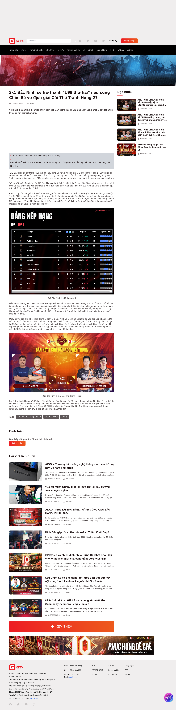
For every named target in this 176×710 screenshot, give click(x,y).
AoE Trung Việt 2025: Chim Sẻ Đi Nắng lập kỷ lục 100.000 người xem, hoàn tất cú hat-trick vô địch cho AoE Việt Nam (151, 102)
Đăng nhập (129, 41)
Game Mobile (73, 50)
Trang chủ (13, 50)
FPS (112, 50)
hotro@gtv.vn (34, 698)
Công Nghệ (102, 50)
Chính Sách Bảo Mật (72, 670)
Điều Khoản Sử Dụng (73, 665)
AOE (24, 50)
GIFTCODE (88, 50)
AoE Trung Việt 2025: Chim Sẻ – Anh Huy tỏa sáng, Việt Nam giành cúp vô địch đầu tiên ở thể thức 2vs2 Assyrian (152, 132)
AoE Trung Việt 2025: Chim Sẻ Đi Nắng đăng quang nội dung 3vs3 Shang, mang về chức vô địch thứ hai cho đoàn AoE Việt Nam (151, 117)
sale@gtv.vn (73, 677)
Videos (130, 50)
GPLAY (60, 50)
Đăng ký (113, 41)
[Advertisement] (88, 18)
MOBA (121, 50)
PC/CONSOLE (36, 50)
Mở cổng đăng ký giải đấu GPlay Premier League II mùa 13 (151, 147)
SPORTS (50, 50)
